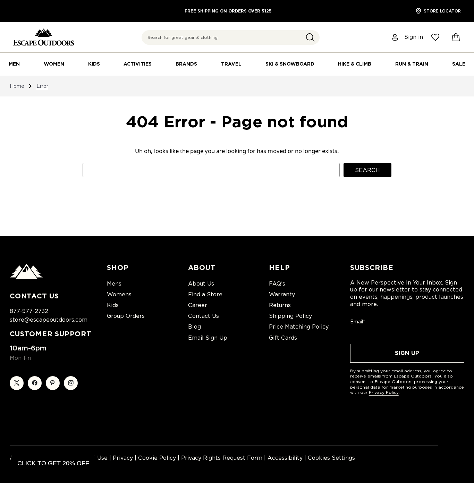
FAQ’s (277, 283)
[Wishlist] (435, 37)
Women (54, 64)
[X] (17, 383)
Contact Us (203, 316)
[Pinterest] (53, 383)
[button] (310, 37)
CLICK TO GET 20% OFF (53, 463)
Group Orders (126, 316)
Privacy (123, 458)
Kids (94, 64)
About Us (201, 283)
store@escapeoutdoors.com (48, 319)
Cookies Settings (331, 458)
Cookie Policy (157, 458)
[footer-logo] (26, 277)
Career (197, 305)
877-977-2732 (29, 311)
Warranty (282, 294)
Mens (114, 283)
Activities (138, 64)
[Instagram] (71, 383)
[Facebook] (35, 383)
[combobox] (231, 37)
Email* (357, 321)
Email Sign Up (207, 337)
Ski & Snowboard (289, 64)
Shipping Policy (290, 316)
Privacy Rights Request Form (221, 458)
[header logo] (43, 37)
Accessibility (285, 458)
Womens (119, 294)
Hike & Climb (354, 64)
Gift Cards (283, 337)
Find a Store (205, 294)
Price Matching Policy (299, 326)
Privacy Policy (384, 392)
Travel (231, 64)
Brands (186, 64)
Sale (458, 64)
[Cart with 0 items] (456, 37)
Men (14, 64)
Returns (280, 305)
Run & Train (411, 64)
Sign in (413, 37)
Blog (194, 326)
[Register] (395, 37)
